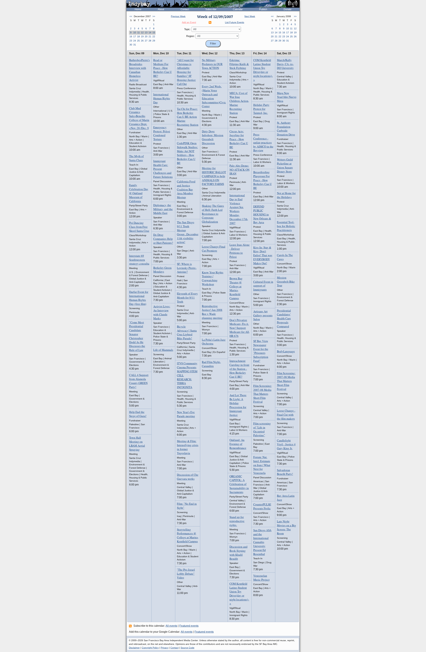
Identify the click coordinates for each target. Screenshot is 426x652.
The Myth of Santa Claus (136, 158)
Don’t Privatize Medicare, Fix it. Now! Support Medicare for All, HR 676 (239, 328)
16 (130, 36)
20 (146, 36)
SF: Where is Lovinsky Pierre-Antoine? (187, 268)
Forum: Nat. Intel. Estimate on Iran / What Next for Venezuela (261, 465)
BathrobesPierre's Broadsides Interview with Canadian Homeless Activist (139, 70)
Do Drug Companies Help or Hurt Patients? (163, 239)
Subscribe (210, 9)
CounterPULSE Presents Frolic (262, 506)
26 (142, 40)
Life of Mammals (163, 350)
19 (142, 36)
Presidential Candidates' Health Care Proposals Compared (284, 318)
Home (138, 9)
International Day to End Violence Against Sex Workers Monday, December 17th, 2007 (238, 209)
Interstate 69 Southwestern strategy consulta (139, 260)
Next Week (249, 16)
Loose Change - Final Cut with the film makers (286, 415)
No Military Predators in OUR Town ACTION (212, 64)
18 (138, 36)
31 (134, 44)
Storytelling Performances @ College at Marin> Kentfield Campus (187, 535)
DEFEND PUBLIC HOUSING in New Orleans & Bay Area (262, 214)
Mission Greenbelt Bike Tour (286, 281)
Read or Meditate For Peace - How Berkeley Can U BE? (162, 68)
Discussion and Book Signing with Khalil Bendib (238, 552)
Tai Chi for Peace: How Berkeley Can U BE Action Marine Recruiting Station (187, 117)
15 (153, 32)
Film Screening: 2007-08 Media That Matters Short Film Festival (262, 394)
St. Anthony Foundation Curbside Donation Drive (286, 128)
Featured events (189, 625)
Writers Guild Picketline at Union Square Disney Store (285, 165)
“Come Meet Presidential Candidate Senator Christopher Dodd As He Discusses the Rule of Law (137, 336)
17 (134, 36)
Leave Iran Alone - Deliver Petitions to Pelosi (239, 250)
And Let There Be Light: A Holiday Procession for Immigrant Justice (237, 405)
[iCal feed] (131, 625)
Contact (185, 9)
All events (171, 625)
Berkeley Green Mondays (162, 270)
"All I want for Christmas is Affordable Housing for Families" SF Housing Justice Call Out (186, 72)
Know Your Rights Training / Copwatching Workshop (212, 278)
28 (150, 40)
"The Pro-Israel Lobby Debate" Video (186, 574)
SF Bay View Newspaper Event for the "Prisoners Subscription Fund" (260, 351)
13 (146, 32)
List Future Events (234, 22)
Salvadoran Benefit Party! (285, 472)
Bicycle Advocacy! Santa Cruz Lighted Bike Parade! (187, 332)
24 (134, 40)
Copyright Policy (150, 647)
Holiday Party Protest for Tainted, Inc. (261, 109)
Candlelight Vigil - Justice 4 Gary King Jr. (286, 444)
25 (138, 40)
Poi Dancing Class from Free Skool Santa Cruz (139, 227)
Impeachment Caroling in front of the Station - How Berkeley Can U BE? (239, 369)
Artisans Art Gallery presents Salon (263, 315)
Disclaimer (134, 647)
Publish (263, 9)
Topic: (187, 29)
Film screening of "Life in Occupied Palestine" (262, 429)
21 (150, 36)
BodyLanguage (286, 351)
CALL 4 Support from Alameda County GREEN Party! (138, 381)
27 (146, 40)
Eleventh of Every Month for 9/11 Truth (187, 297)
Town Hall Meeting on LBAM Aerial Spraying (137, 443)
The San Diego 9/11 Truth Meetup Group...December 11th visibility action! (187, 232)
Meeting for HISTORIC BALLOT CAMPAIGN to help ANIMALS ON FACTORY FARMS (214, 176)
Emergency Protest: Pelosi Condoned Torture (161, 133)
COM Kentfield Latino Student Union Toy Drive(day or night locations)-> (239, 593)
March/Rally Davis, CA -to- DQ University (285, 64)
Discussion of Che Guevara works (187, 477)
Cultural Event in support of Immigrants (263, 286)
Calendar (238, 9)
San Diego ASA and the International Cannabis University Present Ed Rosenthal (262, 542)
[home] (157, 4)
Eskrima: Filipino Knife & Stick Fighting (239, 64)
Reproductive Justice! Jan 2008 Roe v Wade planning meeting (212, 312)
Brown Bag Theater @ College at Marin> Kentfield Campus (235, 288)
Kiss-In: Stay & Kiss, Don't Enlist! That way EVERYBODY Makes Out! (262, 255)
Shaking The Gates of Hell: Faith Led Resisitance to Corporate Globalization (213, 213)
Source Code (187, 647)
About (161, 9)
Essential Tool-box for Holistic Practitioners (286, 226)
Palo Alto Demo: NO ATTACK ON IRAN (239, 170)
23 (130, 40)
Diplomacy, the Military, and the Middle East (163, 209)
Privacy (164, 647)
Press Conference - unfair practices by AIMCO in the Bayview (263, 142)
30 (130, 44)
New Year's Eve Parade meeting (186, 414)
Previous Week (178, 16)
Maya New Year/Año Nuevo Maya (286, 97)
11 (138, 32)
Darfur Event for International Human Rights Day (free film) (138, 298)
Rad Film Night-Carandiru (211, 364)
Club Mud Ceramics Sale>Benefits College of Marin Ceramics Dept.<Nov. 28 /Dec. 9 (139, 118)
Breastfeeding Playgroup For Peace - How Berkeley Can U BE (262, 180)
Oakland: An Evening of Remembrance (237, 444)
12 (142, 32)
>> (153, 16)
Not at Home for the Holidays (286, 195)
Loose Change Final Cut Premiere (213, 248)
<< (130, 16)
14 (150, 32)
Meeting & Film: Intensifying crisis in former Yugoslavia (187, 447)
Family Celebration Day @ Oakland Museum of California (138, 193)
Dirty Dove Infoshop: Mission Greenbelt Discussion (212, 137)
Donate (287, 9)
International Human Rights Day (161, 98)
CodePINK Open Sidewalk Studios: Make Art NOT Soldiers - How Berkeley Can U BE (187, 153)
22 (153, 36)
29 (153, 40)
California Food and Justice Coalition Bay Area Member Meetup (186, 189)
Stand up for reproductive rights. (236, 521)
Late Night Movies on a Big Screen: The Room (286, 527)
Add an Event (189, 22)
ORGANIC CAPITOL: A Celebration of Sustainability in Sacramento (239, 484)
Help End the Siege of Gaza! (137, 414)
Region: (190, 36)
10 (134, 32)
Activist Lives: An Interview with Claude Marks (161, 312)
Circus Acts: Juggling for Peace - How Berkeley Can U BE (238, 139)
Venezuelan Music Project (261, 578)
